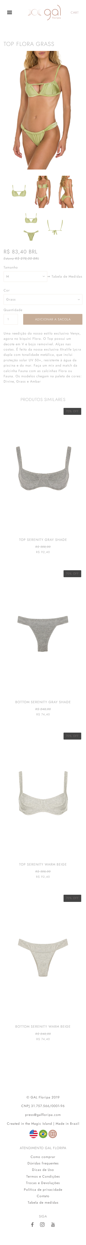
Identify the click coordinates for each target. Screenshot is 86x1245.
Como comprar (43, 1156)
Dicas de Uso (43, 1169)
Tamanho (11, 267)
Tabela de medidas (43, 1202)
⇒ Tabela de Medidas (64, 276)
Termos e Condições (43, 1176)
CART (75, 12)
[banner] (44, 12)
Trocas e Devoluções (43, 1182)
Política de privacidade (43, 1189)
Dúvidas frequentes (43, 1163)
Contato (43, 1196)
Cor (7, 290)
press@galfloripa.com (43, 1114)
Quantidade (11, 309)
